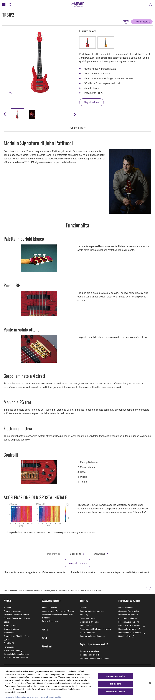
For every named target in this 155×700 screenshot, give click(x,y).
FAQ (82, 614)
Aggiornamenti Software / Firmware (95, 628)
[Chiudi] (150, 683)
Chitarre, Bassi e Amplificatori (17, 618)
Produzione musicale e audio (16, 614)
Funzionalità (76, 127)
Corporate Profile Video (128, 611)
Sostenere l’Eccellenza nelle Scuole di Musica (57, 616)
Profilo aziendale (125, 607)
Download (99, 553)
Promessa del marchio (128, 614)
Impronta (10, 696)
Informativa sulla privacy (27, 696)
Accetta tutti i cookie (115, 691)
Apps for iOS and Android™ (16, 657)
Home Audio (9, 646)
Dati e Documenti (87, 632)
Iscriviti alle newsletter (90, 651)
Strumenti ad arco (11, 628)
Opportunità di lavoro (127, 618)
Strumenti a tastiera (12, 611)
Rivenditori (47, 646)
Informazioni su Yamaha (129, 600)
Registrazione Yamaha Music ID (94, 644)
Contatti (83, 607)
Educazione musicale (51, 600)
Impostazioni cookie (115, 675)
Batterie (7, 621)
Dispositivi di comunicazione (16, 653)
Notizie (45, 629)
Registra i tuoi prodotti (89, 654)
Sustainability (124, 636)
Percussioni (9, 632)
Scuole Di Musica (49, 607)
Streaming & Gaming (13, 650)
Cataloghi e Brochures (89, 621)
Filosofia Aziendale (126, 621)
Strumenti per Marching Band (16, 636)
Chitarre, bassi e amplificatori (56, 590)
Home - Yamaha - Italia (13, 590)
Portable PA (9, 643)
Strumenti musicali (33, 590)
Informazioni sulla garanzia (92, 611)
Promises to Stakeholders (129, 625)
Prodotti (74, 590)
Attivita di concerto (50, 621)
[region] (77, 683)
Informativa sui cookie (50, 696)
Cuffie (6, 639)
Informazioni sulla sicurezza (92, 636)
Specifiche (75, 553)
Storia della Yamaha (127, 628)
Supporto (84, 600)
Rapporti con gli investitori (129, 632)
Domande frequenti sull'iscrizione (94, 658)
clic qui (41, 689)
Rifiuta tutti (115, 683)
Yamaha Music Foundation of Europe (58, 611)
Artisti (45, 638)
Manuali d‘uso (86, 625)
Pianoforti (8, 607)
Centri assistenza (87, 618)
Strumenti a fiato (11, 625)
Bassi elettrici (85, 590)
